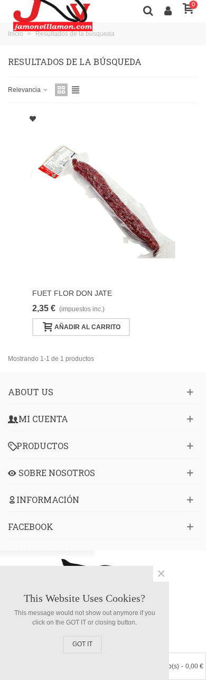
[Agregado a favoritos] (32, 119)
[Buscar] (148, 10)
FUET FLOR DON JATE (72, 293)
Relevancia (25, 90)
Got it (82, 644)
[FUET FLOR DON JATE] (103, 198)
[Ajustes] (168, 10)
